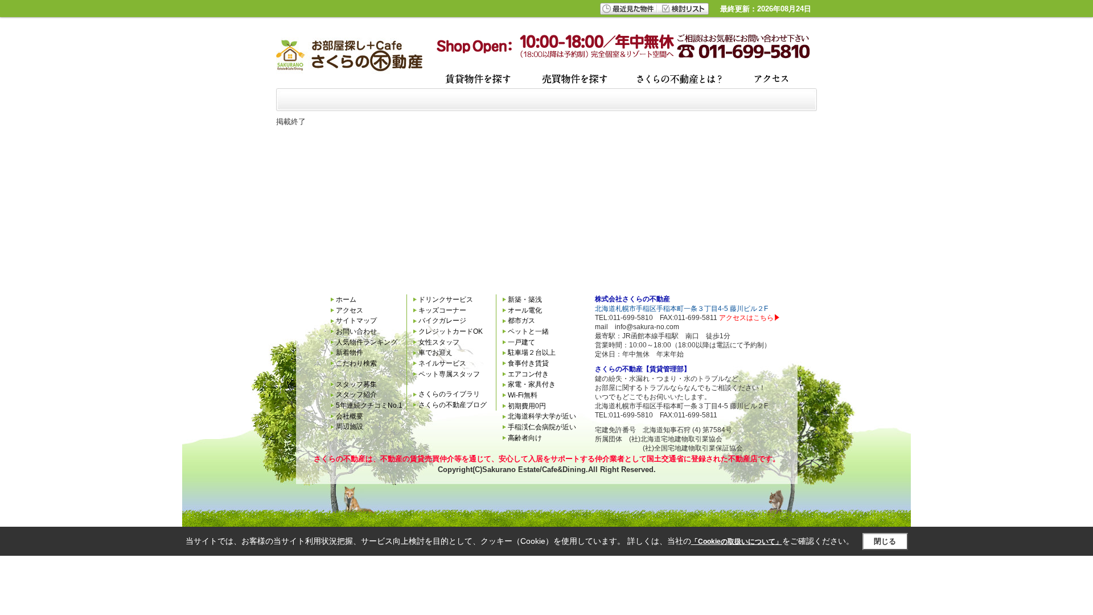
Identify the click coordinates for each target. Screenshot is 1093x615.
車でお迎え (435, 352)
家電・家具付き (532, 384)
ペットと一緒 (528, 331)
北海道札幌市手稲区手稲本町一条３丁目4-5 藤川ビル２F (681, 309)
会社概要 (349, 416)
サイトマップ (356, 321)
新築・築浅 (525, 300)
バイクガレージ (442, 321)
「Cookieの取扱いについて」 (736, 542)
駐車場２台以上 (532, 352)
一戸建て (521, 342)
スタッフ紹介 (356, 395)
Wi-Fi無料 (522, 395)
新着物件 (349, 352)
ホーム (346, 300)
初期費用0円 (527, 406)
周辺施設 (349, 426)
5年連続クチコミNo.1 (369, 405)
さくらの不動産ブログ (452, 405)
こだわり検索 (356, 363)
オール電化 (525, 310)
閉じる (885, 541)
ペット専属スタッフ (449, 374)
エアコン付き (528, 374)
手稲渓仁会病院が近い (542, 427)
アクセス (349, 310)
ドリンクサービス (445, 300)
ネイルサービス (442, 363)
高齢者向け (525, 438)
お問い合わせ (356, 331)
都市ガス (521, 321)
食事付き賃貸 (528, 363)
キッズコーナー (442, 310)
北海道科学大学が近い (542, 416)
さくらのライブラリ (449, 394)
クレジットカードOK (450, 331)
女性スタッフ (438, 342)
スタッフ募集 (356, 384)
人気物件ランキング (366, 342)
